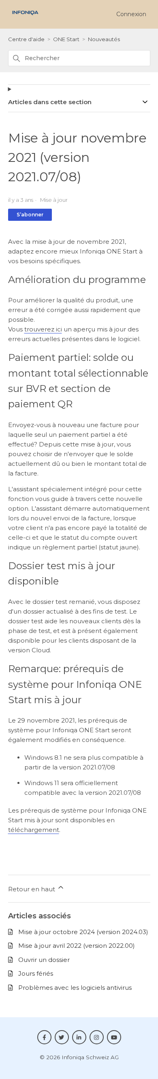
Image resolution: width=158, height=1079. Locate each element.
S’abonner (30, 215)
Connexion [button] (131, 14)
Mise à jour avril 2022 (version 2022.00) (76, 945)
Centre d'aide (26, 39)
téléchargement (33, 830)
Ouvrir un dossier (44, 960)
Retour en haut (32, 889)
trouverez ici (43, 329)
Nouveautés (104, 39)
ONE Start (66, 39)
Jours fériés (35, 973)
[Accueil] (25, 17)
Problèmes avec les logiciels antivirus (75, 987)
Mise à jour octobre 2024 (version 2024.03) (83, 932)
